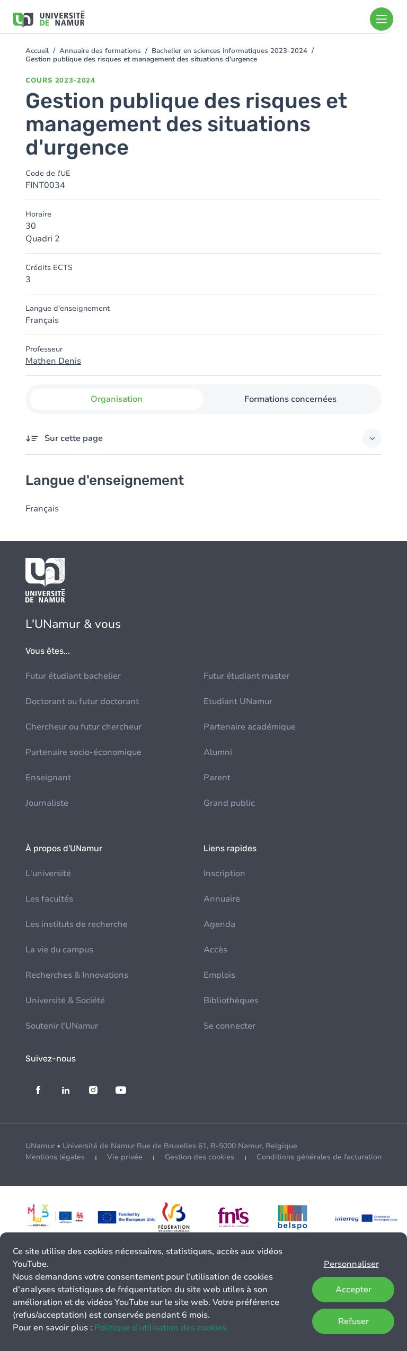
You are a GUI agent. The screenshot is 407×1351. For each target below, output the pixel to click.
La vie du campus (59, 950)
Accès (215, 950)
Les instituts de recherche (76, 924)
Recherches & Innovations (76, 975)
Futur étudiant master (246, 676)
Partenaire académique (250, 727)
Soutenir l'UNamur (61, 1026)
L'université (48, 873)
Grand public (229, 803)
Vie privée (125, 1157)
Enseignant (48, 777)
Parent (217, 777)
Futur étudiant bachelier (73, 676)
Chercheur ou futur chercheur (83, 727)
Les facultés (49, 899)
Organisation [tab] (117, 399)
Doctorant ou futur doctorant (82, 701)
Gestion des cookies (199, 1157)
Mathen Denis (53, 361)
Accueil (37, 51)
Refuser (353, 1321)
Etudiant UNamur (238, 701)
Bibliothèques (231, 1000)
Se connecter (229, 1026)
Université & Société (65, 1000)
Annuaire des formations (100, 51)
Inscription (224, 873)
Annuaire (222, 899)
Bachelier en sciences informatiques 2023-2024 (229, 51)
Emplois (219, 975)
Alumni (218, 752)
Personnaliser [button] (351, 1264)
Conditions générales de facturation (319, 1157)
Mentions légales (55, 1157)
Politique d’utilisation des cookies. (161, 1328)
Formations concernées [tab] (290, 399)
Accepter (353, 1289)
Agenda (219, 924)
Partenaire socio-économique (83, 752)
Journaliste (46, 803)
